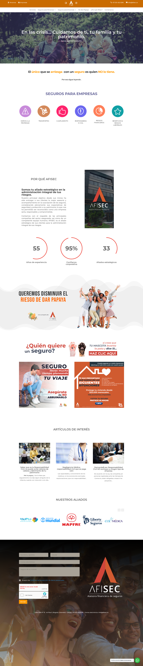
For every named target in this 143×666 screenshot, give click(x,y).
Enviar (23, 602)
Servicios (32, 10)
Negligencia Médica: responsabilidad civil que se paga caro (71, 469)
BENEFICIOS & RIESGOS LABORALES (118, 123)
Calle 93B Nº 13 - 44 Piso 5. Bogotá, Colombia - (50, 612)
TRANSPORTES (44, 121)
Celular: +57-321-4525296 (75, 612)
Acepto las (43, 580)
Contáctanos (109, 10)
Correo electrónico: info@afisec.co (96, 612)
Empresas (22, 2)
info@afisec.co (132, 2)
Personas (12, 2)
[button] (122, 510)
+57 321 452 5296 (117, 2)
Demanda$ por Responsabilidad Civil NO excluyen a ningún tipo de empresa (108, 469)
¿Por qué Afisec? (97, 10)
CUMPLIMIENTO (62, 121)
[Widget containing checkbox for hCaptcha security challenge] (33, 595)
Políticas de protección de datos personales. (47, 580)
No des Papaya (83, 10)
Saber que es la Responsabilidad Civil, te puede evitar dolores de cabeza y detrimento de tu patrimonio (34, 470)
